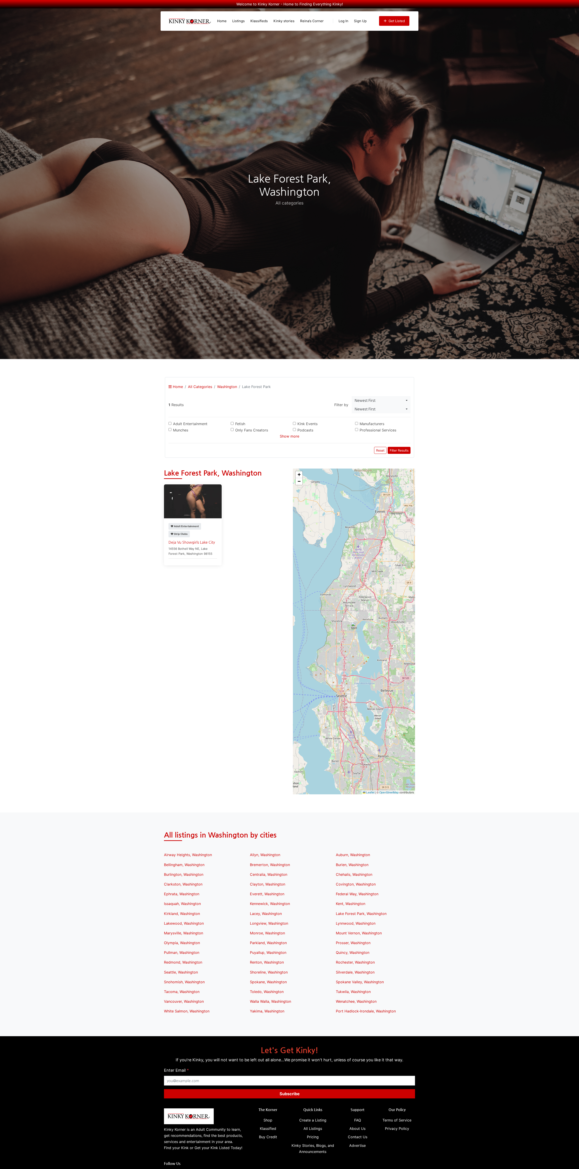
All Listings (313, 1128)
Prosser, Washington (353, 942)
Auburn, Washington (353, 854)
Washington (227, 386)
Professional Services (378, 430)
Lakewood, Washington (184, 923)
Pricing (313, 1137)
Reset (380, 450)
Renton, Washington (267, 962)
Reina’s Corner (312, 21)
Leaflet (370, 792)
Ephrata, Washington (181, 894)
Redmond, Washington (183, 962)
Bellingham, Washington (184, 864)
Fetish (240, 423)
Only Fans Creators (251, 430)
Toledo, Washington (267, 991)
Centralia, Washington (268, 874)
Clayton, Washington (267, 884)
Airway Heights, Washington (188, 854)
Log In (343, 21)
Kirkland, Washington (182, 913)
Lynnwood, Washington (355, 923)
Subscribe (290, 1093)
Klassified (268, 1128)
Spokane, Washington (268, 982)
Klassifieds (259, 21)
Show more (289, 436)
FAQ (357, 1120)
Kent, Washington (350, 903)
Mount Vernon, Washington (359, 933)
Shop (267, 1120)
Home (222, 21)
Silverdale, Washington (355, 972)
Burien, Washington (352, 864)
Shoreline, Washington (269, 972)
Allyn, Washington (265, 854)
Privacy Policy (397, 1128)
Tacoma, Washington (181, 991)
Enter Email (176, 1070)
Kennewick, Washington (270, 903)
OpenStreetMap (389, 792)
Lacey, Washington (266, 913)
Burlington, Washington (183, 874)
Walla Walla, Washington (270, 1001)
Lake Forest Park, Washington (361, 913)
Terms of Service (396, 1120)
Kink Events (307, 423)
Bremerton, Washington (270, 864)
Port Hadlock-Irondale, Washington (366, 1011)
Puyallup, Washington (268, 952)
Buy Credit (268, 1137)
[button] (354, 626)
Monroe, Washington (267, 933)
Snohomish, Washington (184, 982)
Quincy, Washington (352, 952)
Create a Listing (312, 1120)
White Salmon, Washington (186, 1011)
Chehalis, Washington (354, 874)
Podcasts (305, 430)
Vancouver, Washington (184, 1001)
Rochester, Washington (355, 962)
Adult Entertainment (190, 423)
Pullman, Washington (181, 952)
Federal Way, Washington (357, 894)
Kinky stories (283, 21)
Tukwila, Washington (353, 991)
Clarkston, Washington (183, 884)
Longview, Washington (269, 923)
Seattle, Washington (181, 972)
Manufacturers (372, 423)
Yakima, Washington (267, 1011)
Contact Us (357, 1137)
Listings (238, 21)
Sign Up (360, 21)
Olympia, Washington (182, 942)
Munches (180, 430)
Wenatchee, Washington (356, 1001)
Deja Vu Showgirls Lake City (191, 542)
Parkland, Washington (268, 942)
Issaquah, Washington (182, 903)
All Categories (200, 386)
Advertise (357, 1145)
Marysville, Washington (183, 933)
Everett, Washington (267, 894)
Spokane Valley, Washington (360, 982)
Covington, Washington (356, 884)
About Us (357, 1128)
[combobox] (381, 400)
